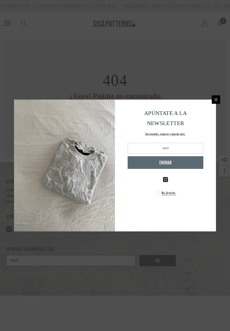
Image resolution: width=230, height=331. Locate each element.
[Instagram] (165, 179)
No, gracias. (169, 193)
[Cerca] (216, 99)
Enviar (165, 163)
